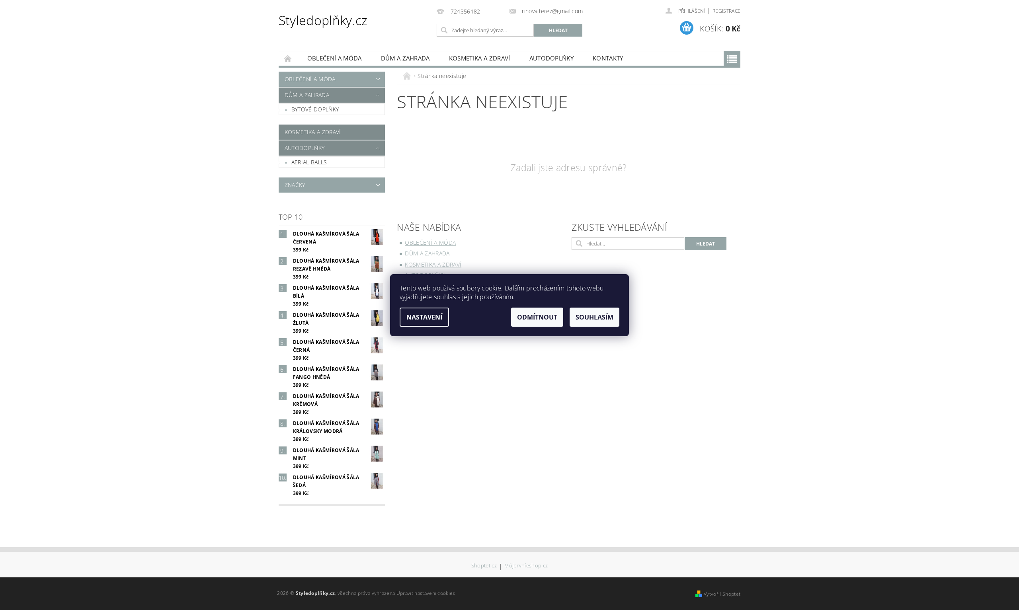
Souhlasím (594, 317)
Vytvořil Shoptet (722, 594)
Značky (295, 185)
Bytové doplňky (315, 109)
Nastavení (424, 317)
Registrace (726, 11)
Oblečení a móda (334, 58)
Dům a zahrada (405, 58)
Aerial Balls (309, 162)
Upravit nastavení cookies (425, 593)
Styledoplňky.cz (323, 20)
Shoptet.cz (484, 566)
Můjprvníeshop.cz (526, 566)
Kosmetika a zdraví (479, 58)
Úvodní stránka (288, 58)
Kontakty (608, 58)
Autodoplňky (551, 58)
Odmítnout (537, 317)
